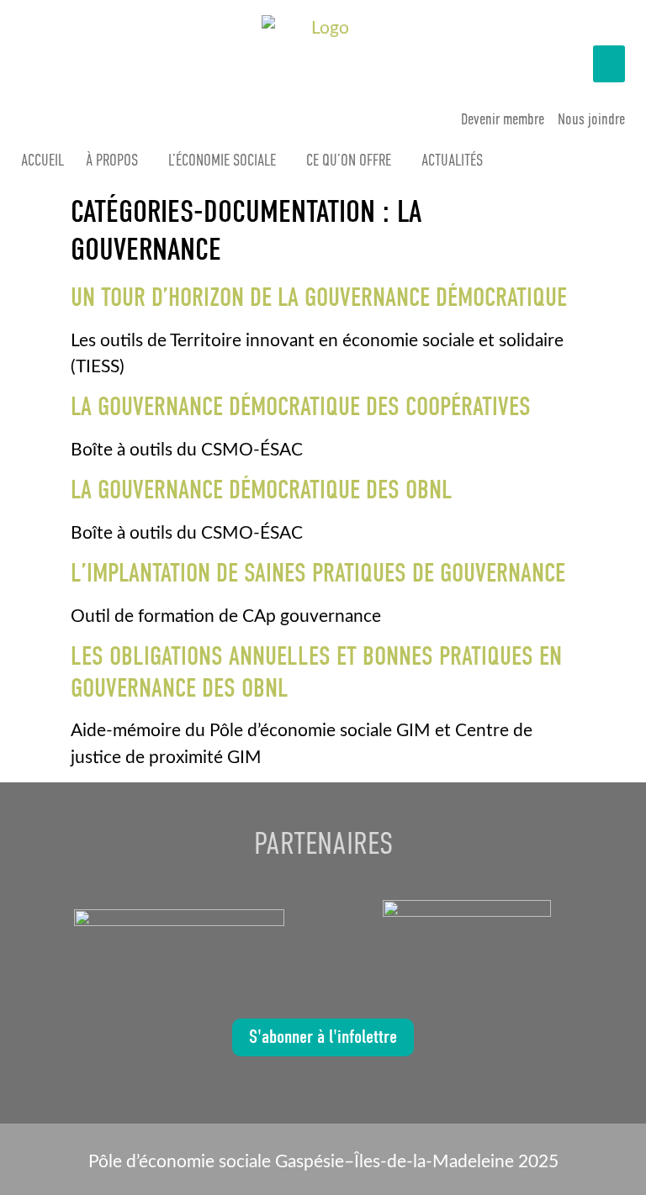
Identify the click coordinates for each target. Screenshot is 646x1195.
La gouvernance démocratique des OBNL (262, 490)
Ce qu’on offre (348, 160)
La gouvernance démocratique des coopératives (301, 407)
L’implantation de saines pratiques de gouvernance (318, 573)
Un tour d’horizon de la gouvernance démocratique (319, 297)
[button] (609, 63)
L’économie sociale (222, 160)
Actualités (452, 160)
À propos (112, 160)
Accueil (42, 160)
